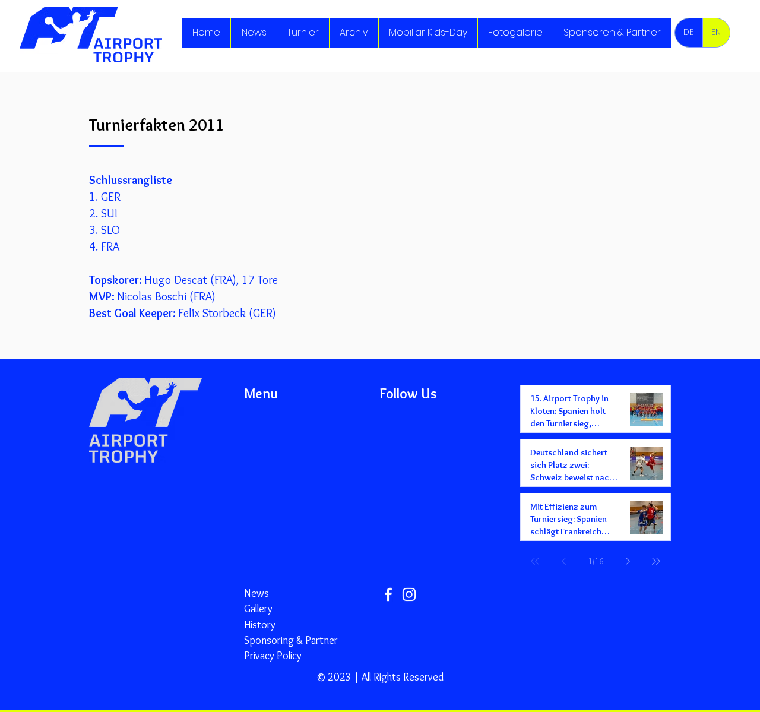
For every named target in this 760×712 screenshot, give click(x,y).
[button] (303, 33)
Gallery (258, 608)
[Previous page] (563, 561)
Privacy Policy (273, 655)
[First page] (535, 561)
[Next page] (627, 561)
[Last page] (656, 561)
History (260, 624)
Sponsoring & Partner (291, 640)
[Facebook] (388, 594)
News (256, 593)
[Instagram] (409, 594)
